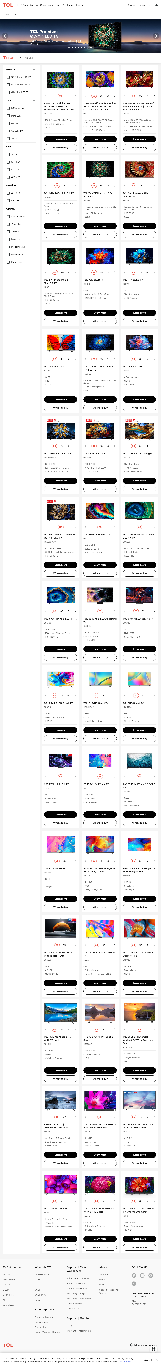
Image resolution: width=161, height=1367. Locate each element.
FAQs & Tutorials (76, 1283)
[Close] (157, 1360)
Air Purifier (41, 1327)
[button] (5, 36)
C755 (37, 1284)
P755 (37, 1299)
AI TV (6, 1299)
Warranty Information (79, 1330)
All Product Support (78, 1278)
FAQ (69, 1325)
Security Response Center (109, 1291)
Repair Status (74, 1303)
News (102, 1279)
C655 (38, 1289)
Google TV (8, 1294)
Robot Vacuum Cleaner (47, 1332)
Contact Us (73, 1308)
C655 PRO (40, 1294)
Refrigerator (41, 1321)
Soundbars (8, 1304)
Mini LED (7, 1284)
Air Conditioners (44, 1316)
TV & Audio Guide (77, 1288)
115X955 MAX (42, 1274)
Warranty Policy (76, 1293)
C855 (38, 1279)
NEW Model (9, 1279)
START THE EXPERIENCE (138, 1303)
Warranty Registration (79, 1298)
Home (6, 14)
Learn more (60, 139)
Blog (101, 1284)
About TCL (105, 1274)
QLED (6, 1289)
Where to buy (60, 147)
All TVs (6, 1274)
